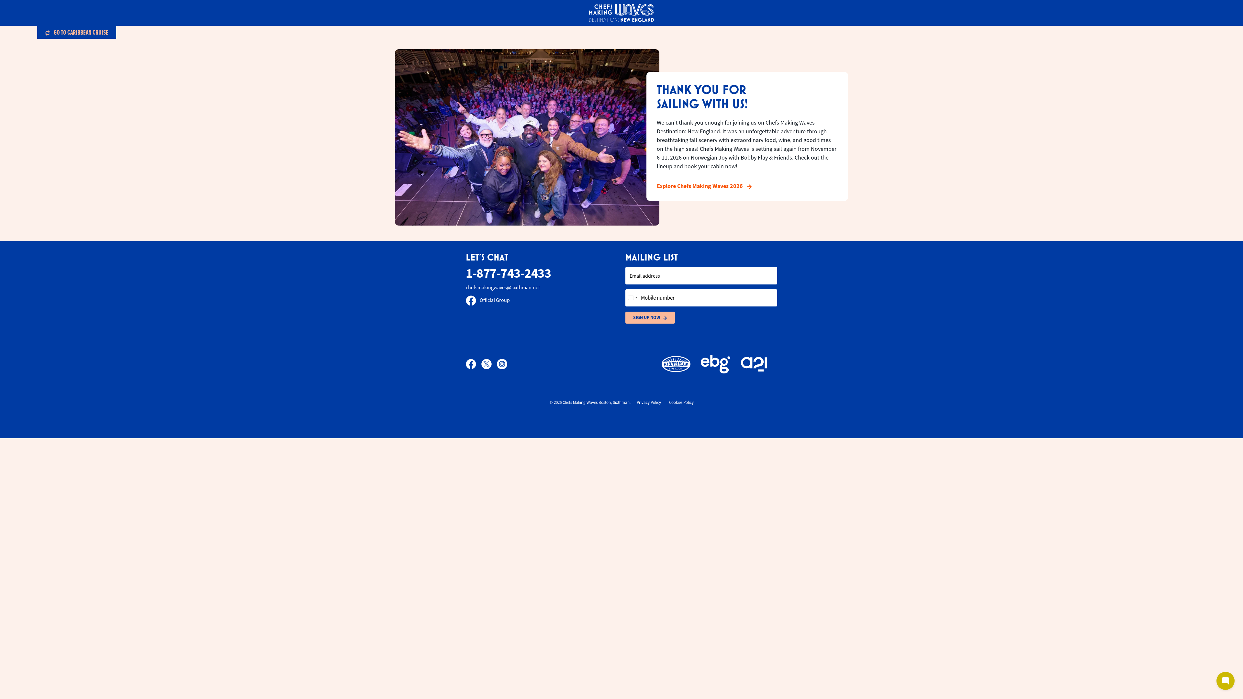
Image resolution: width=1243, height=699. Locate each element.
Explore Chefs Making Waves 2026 (700, 186)
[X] (489, 364)
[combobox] (632, 298)
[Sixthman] (676, 364)
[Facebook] (473, 364)
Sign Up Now (646, 317)
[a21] (754, 364)
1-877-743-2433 (508, 273)
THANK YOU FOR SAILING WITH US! (702, 96)
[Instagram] (502, 364)
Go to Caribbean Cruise (80, 32)
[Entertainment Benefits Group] (716, 364)
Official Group (494, 300)
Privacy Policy (649, 402)
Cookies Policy (681, 402)
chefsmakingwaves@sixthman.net (503, 287)
